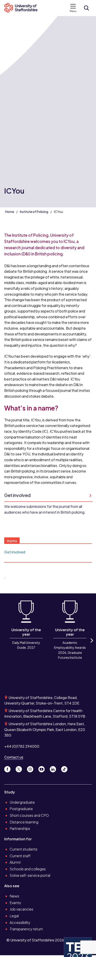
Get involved (14, 552)
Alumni (15, 862)
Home (9, 212)
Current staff (20, 855)
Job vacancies (21, 909)
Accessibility (20, 922)
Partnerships (20, 828)
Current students (24, 849)
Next (91, 644)
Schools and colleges (28, 869)
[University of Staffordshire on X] (20, 768)
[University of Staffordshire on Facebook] (9, 768)
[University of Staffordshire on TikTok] (65, 768)
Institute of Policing (34, 212)
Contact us (13, 757)
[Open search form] (86, 8)
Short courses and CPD (29, 815)
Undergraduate (22, 802)
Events (15, 902)
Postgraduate (21, 808)
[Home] (22, 8)
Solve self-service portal (30, 875)
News (14, 896)
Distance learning (24, 822)
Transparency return (26, 929)
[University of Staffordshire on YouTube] (43, 768)
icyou (12, 540)
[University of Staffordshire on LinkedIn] (54, 768)
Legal (14, 915)
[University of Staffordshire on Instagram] (32, 768)
